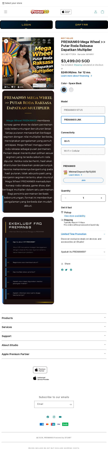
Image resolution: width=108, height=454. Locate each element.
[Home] (40, 11)
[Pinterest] (72, 270)
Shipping (78, 65)
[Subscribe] (70, 404)
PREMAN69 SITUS (73, 110)
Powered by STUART (62, 438)
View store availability (74, 216)
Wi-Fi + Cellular (72, 151)
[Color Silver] (71, 90)
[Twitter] (67, 270)
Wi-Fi (66, 141)
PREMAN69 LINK (72, 119)
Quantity (65, 190)
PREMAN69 (49, 438)
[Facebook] (63, 270)
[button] (5, 11)
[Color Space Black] (64, 90)
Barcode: (82, 54)
